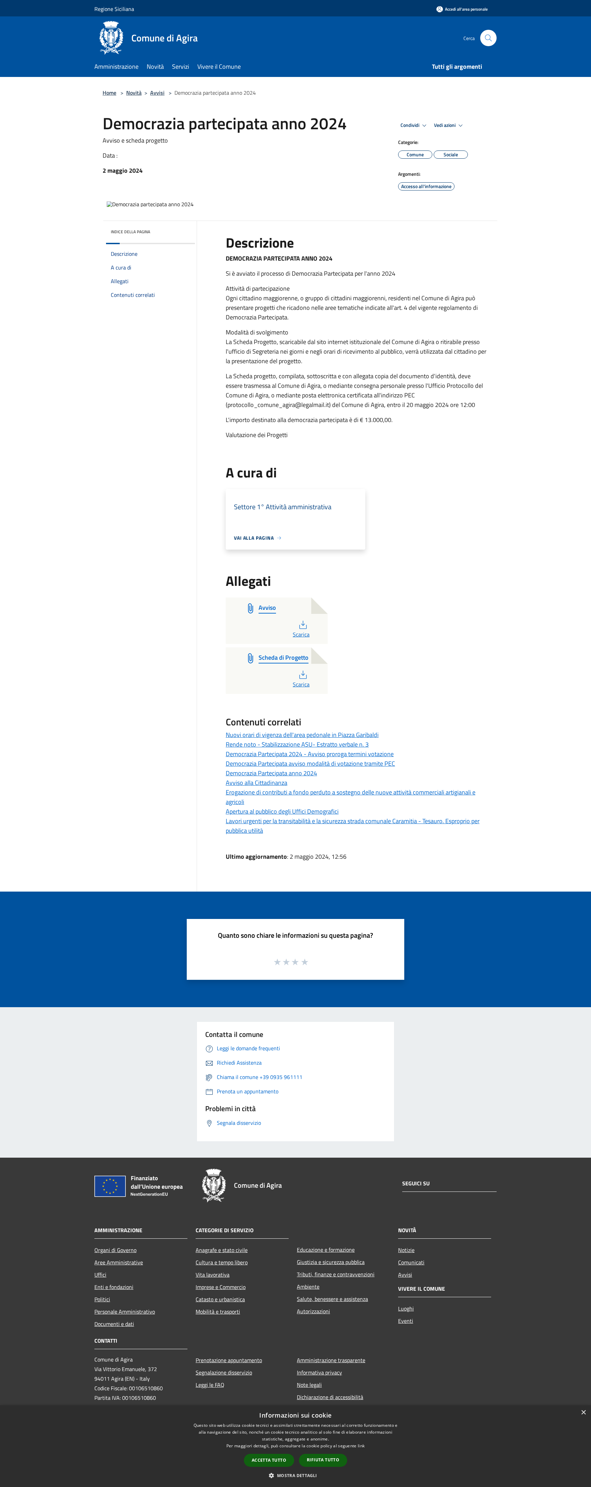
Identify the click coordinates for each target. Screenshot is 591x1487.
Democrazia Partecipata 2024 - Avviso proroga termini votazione (310, 754)
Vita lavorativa (212, 1275)
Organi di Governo (115, 1250)
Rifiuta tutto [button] (323, 1460)
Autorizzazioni (313, 1311)
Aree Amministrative (118, 1262)
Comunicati (411, 1262)
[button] (295, 1475)
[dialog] (295, 1446)
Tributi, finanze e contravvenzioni (336, 1274)
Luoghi (406, 1308)
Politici (102, 1299)
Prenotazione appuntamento (229, 1360)
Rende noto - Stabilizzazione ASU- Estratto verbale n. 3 (297, 744)
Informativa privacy (319, 1372)
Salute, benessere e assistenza (332, 1299)
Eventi (405, 1321)
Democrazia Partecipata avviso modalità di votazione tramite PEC (310, 763)
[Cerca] (488, 38)
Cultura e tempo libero (222, 1262)
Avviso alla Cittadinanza (256, 782)
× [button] (583, 1412)
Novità (134, 93)
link (361, 1446)
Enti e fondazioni (113, 1287)
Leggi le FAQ (210, 1385)
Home (109, 93)
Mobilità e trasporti (218, 1311)
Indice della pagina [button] (130, 231)
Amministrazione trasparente (331, 1360)
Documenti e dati (114, 1324)
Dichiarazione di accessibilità (330, 1397)
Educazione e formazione (326, 1250)
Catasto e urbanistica (220, 1299)
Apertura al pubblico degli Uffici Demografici (282, 811)
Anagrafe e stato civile (222, 1250)
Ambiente (308, 1286)
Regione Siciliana (114, 9)
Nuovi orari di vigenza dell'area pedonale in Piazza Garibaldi (302, 734)
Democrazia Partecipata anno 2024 (271, 773)
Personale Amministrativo (124, 1311)
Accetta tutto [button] (269, 1460)
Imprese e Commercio (221, 1287)
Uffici (100, 1275)
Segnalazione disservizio (224, 1372)
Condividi (410, 125)
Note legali (309, 1385)
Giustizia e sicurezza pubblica (331, 1262)
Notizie (406, 1250)
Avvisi (157, 93)
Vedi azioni (445, 125)
